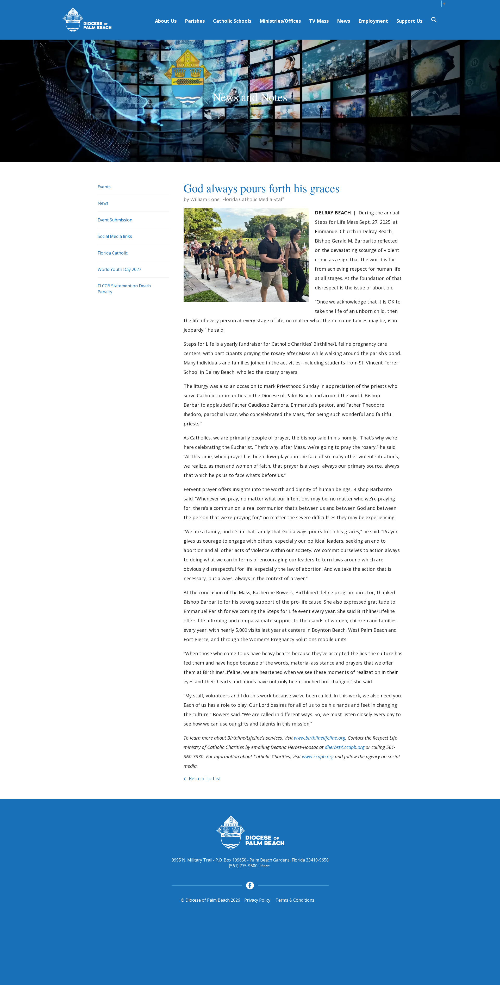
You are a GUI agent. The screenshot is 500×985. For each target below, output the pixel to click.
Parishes (195, 21)
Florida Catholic (113, 253)
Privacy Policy (257, 900)
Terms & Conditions (295, 900)
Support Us (409, 21)
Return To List (204, 778)
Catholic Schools (232, 21)
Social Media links (115, 236)
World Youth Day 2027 (119, 269)
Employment (373, 21)
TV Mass (319, 21)
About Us (166, 21)
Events (104, 187)
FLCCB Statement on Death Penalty (124, 288)
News (343, 21)
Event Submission (115, 220)
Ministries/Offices (280, 21)
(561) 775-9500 (243, 866)
